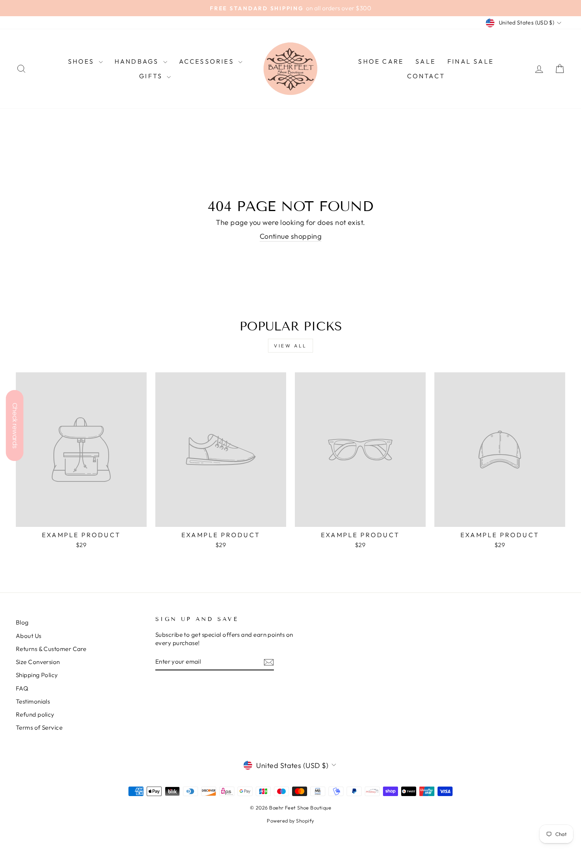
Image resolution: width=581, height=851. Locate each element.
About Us (29, 636)
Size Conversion (38, 662)
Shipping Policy (37, 675)
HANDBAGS (138, 61)
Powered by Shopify (290, 820)
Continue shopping (291, 236)
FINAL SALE (470, 61)
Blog (22, 622)
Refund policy (35, 714)
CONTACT (426, 76)
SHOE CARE (381, 61)
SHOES (82, 61)
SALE (425, 61)
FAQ (22, 688)
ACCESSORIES (207, 61)
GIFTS (152, 76)
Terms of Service (39, 727)
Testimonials (33, 701)
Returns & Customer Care (51, 649)
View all (290, 346)
